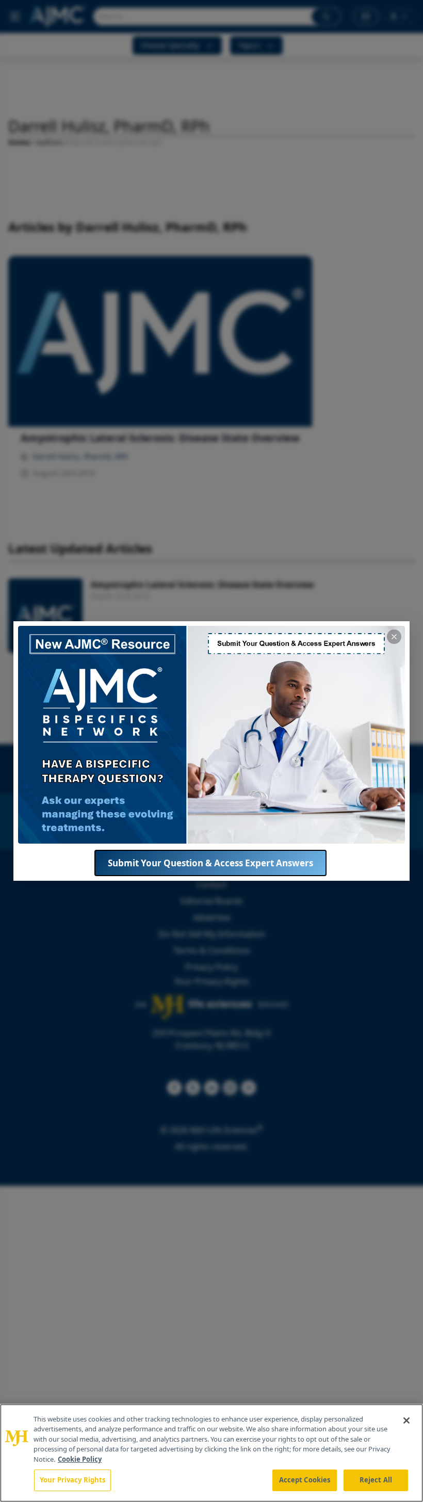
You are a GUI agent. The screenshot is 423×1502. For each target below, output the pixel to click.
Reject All (376, 1479)
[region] (211, 1453)
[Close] (406, 1420)
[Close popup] (394, 636)
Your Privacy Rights (72, 1479)
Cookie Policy (80, 1459)
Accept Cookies (305, 1479)
